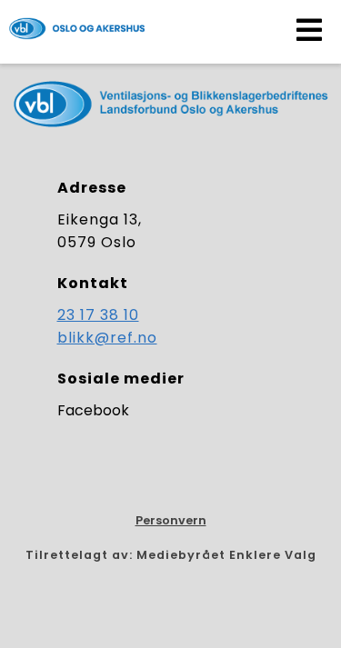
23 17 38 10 (98, 314)
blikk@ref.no (107, 337)
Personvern (170, 520)
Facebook (93, 410)
